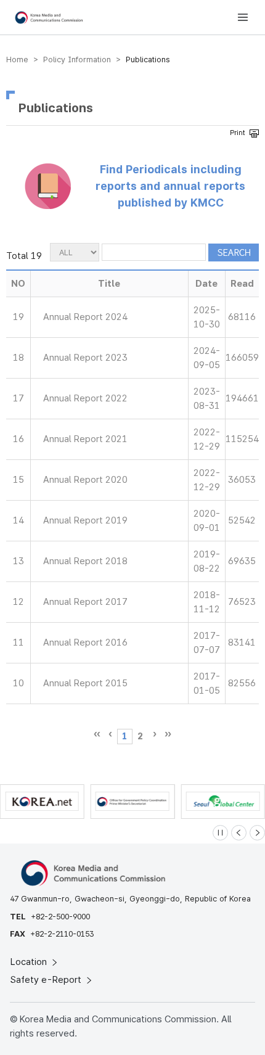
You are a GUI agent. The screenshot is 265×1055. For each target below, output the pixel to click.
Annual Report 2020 (85, 479)
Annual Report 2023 (85, 357)
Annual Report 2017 (85, 601)
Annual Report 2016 (85, 642)
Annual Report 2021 (85, 439)
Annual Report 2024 (85, 316)
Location (29, 961)
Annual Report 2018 (85, 561)
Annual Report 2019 (85, 520)
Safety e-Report (47, 979)
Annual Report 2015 (85, 683)
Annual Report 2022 (85, 398)
